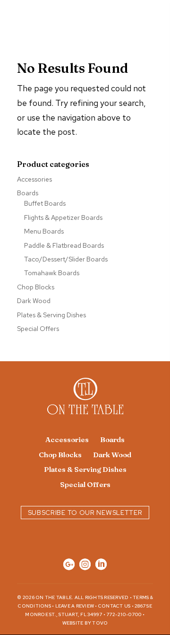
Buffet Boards (45, 203)
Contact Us (114, 606)
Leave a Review (74, 606)
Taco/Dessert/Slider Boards (66, 259)
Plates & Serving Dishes (51, 315)
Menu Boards (44, 231)
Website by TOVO (85, 623)
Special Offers (38, 328)
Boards (27, 193)
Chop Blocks (35, 287)
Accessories (34, 179)
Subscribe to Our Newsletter (85, 512)
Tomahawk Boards (51, 273)
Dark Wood (34, 300)
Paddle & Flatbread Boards (64, 245)
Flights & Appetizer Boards (63, 217)
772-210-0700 (124, 614)
